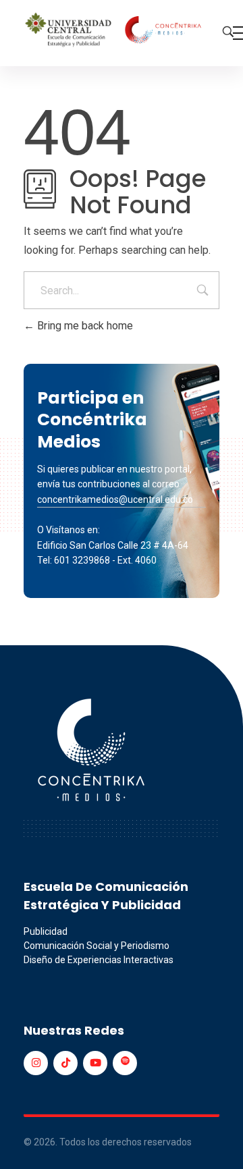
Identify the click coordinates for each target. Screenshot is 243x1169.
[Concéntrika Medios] (115, 30)
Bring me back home (83, 325)
